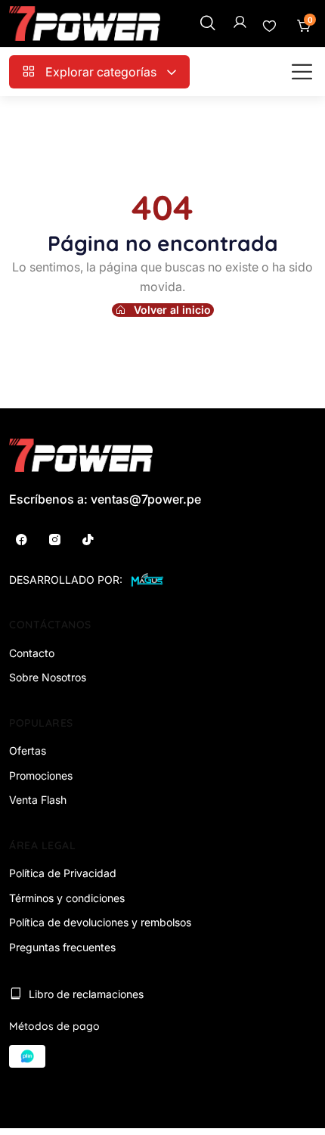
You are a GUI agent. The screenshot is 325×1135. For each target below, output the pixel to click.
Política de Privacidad (62, 873)
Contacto (31, 653)
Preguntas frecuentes (62, 947)
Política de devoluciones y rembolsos (100, 922)
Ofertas (27, 750)
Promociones (41, 775)
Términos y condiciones (67, 898)
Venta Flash (38, 799)
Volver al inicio (172, 309)
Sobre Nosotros (47, 677)
